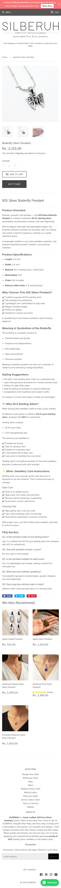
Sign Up (53, 856)
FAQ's (30, 785)
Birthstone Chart (30, 778)
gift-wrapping (29, 869)
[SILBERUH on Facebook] (41, 875)
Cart (56, 12)
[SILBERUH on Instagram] (51, 875)
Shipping (19, 153)
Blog (31, 781)
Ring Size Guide (30, 796)
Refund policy (30, 792)
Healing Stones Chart (30, 789)
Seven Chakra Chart (30, 799)
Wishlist (30, 807)
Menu (8, 12)
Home (4, 57)
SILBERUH (31, 882)
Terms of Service (30, 803)
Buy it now (14, 184)
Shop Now (47, 6)
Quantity (6, 161)
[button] (39, 692)
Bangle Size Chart (30, 774)
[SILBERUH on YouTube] (55, 875)
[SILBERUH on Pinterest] (46, 875)
